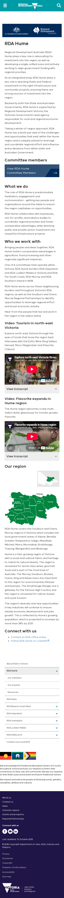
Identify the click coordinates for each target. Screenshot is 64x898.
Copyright (7, 863)
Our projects (14, 685)
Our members (15, 678)
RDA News (12, 699)
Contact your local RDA (18, 742)
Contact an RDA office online (28, 637)
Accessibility (8, 872)
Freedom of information (14, 867)
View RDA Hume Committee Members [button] (21, 171)
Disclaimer (7, 858)
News (5, 806)
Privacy (5, 854)
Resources (13, 692)
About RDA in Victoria (17, 663)
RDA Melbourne (14, 734)
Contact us (7, 801)
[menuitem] (32, 663)
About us (6, 797)
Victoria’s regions (10, 810)
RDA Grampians (15, 720)
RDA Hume (12, 670)
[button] (56, 671)
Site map (6, 876)
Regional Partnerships (13, 818)
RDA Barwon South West (19, 706)
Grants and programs (13, 814)
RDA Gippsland (14, 713)
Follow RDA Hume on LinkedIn (29, 641)
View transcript (17, 389)
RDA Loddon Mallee (16, 727)
